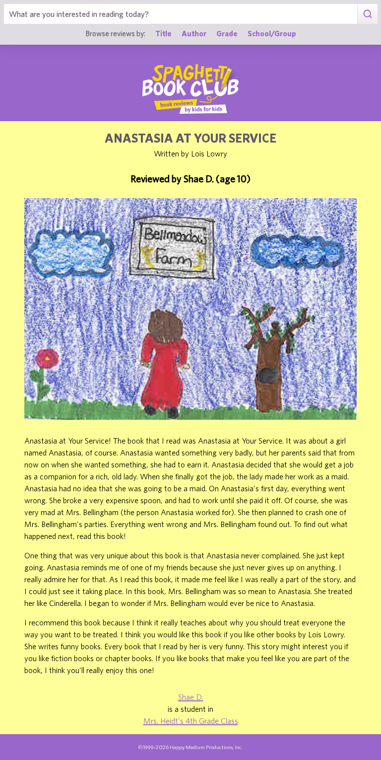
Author (194, 33)
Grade (227, 33)
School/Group (272, 33)
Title (163, 33)
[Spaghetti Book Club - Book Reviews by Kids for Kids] (190, 89)
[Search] (367, 14)
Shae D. (190, 696)
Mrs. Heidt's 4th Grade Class (190, 720)
